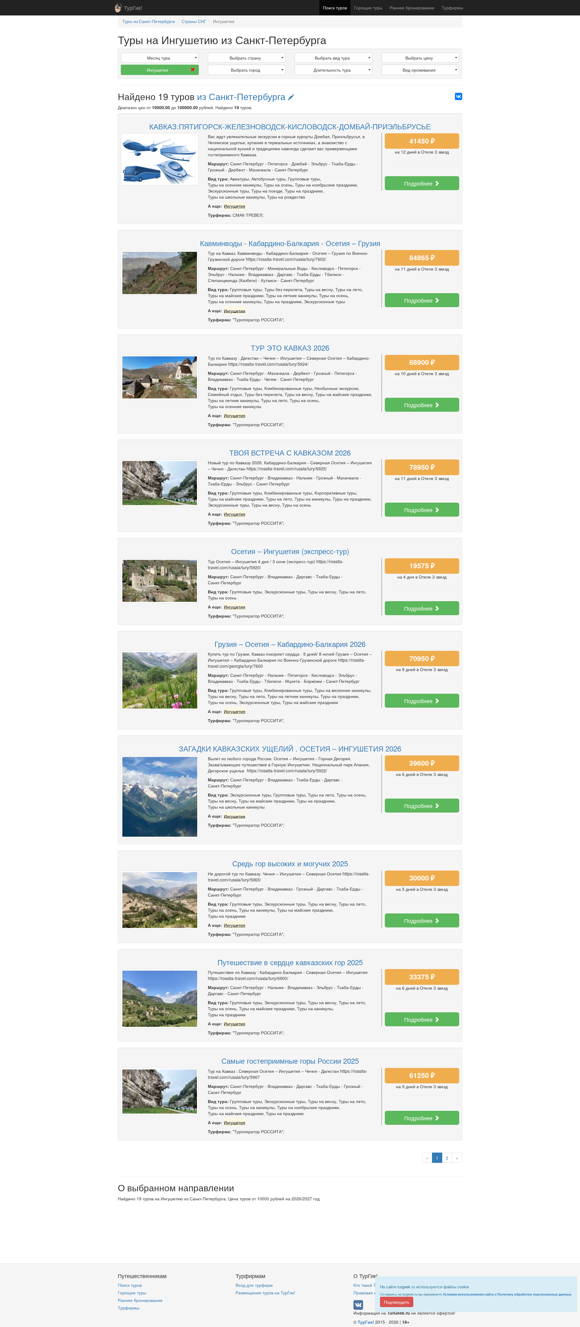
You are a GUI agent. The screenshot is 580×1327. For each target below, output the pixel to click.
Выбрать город (245, 70)
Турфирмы (452, 8)
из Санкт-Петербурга (242, 96)
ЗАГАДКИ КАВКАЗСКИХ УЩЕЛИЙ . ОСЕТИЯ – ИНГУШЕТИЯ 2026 (290, 748)
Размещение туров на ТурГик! (265, 1293)
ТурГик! (133, 7)
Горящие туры (368, 8)
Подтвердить (396, 1302)
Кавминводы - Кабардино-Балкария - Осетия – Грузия (290, 243)
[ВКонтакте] (458, 96)
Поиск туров (335, 8)
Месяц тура (158, 58)
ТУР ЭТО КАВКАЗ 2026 (290, 347)
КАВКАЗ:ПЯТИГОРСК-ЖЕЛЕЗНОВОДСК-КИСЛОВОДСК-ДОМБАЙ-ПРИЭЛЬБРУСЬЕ (290, 126)
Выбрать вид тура (332, 58)
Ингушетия (157, 70)
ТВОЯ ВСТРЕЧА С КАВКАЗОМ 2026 (290, 452)
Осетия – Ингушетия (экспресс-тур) (290, 551)
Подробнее (419, 183)
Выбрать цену (419, 58)
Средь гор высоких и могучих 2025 (290, 863)
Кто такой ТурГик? (371, 1285)
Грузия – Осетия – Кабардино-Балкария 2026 (290, 643)
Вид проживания (419, 70)
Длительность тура (332, 70)
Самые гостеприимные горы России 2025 (290, 1060)
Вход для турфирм (254, 1285)
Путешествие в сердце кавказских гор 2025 (290, 962)
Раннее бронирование (412, 8)
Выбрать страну (245, 58)
